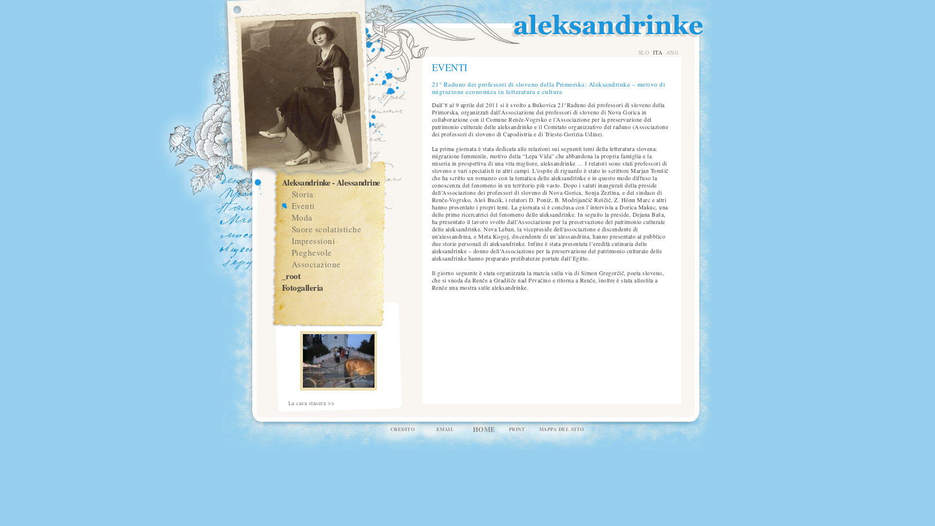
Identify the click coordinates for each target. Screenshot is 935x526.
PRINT (517, 429)
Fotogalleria (302, 287)
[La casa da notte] (338, 388)
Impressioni (314, 240)
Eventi (303, 205)
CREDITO (403, 429)
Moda (302, 217)
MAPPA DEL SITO (561, 429)
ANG (672, 52)
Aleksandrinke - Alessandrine (331, 182)
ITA (658, 52)
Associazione (316, 264)
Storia (303, 194)
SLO (644, 52)
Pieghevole (312, 252)
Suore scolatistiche (327, 229)
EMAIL (445, 429)
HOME (484, 429)
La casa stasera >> (311, 403)
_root (291, 276)
